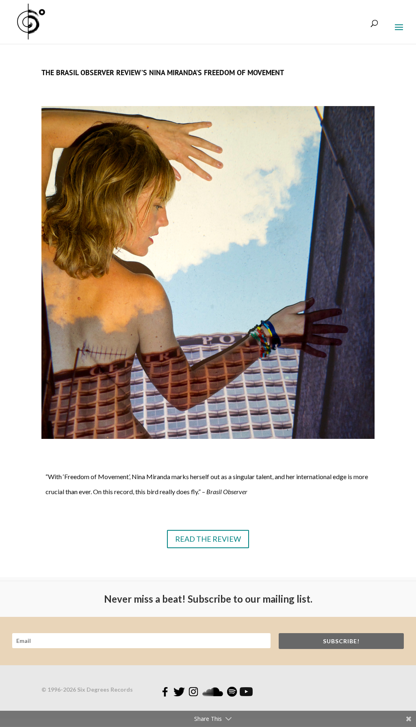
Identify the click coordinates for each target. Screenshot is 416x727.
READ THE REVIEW (208, 538)
